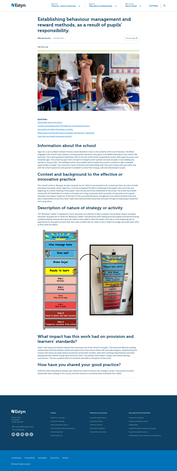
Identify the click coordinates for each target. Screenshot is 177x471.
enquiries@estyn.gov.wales (24, 427)
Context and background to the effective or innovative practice (64, 126)
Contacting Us (16, 458)
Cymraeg (153, 6)
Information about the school (50, 122)
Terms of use (54, 458)
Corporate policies (96, 421)
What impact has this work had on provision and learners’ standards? (66, 133)
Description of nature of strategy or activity (55, 129)
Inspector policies (96, 425)
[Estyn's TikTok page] (31, 434)
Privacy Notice (30, 458)
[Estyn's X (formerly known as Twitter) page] (18, 434)
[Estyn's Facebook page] (13, 434)
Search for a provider (58, 418)
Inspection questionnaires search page (142, 428)
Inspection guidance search (138, 421)
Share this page (130, 38)
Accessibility (42, 458)
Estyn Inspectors (56, 435)
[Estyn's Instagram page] (27, 434)
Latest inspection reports (60, 425)
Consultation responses (98, 432)
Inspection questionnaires (138, 432)
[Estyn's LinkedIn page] (22, 434)
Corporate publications (98, 418)
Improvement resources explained (63, 428)
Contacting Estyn (57, 432)
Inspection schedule (58, 421)
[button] (66, 5)
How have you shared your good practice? (55, 136)
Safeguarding (133, 425)
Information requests (97, 428)
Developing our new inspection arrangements (145, 435)
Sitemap (65, 458)
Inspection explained (136, 418)
